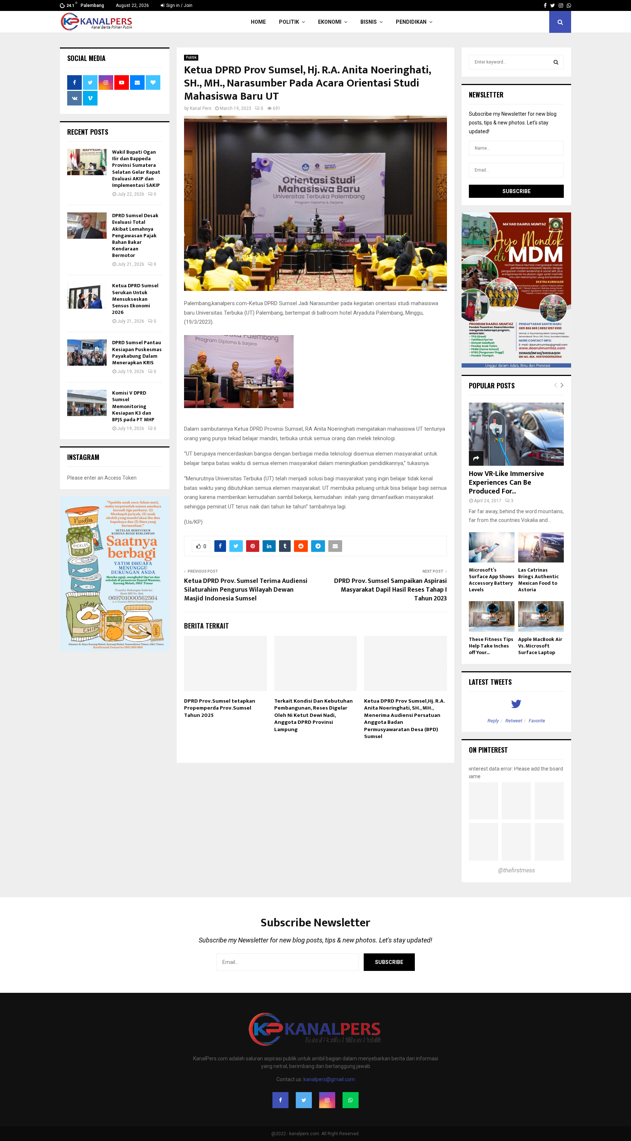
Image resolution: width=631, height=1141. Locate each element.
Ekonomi (329, 22)
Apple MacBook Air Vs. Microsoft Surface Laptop (540, 646)
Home (258, 22)
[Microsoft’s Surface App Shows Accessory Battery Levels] (492, 547)
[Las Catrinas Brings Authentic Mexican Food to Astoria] (541, 547)
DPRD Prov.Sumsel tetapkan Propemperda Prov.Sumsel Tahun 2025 (219, 708)
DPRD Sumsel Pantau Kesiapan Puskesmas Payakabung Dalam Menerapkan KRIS (137, 352)
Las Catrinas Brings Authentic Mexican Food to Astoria (538, 580)
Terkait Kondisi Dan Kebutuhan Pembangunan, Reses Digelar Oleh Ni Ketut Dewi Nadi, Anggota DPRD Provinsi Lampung (313, 715)
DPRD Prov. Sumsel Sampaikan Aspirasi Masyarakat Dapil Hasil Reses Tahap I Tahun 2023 (390, 590)
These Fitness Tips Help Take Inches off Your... (491, 646)
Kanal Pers (200, 108)
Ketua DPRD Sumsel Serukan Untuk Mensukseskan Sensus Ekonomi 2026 (135, 298)
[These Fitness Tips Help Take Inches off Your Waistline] (492, 616)
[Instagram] (327, 1100)
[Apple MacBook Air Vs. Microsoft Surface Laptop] (541, 616)
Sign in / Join (178, 5)
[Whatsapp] (351, 1100)
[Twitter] (304, 1100)
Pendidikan (411, 22)
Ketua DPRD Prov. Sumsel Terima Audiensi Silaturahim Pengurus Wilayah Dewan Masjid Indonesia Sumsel (245, 590)
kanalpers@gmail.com (329, 1079)
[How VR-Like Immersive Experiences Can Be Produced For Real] (516, 434)
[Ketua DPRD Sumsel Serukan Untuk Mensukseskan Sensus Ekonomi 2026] (87, 296)
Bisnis (368, 22)
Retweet (513, 720)
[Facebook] (280, 1100)
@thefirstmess (516, 870)
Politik (289, 22)
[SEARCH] (556, 62)
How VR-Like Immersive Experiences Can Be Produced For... (506, 482)
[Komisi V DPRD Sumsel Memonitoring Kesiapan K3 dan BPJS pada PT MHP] (87, 403)
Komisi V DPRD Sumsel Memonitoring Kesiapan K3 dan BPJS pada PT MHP (133, 406)
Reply (493, 720)
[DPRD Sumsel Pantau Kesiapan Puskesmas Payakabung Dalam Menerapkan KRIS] (87, 352)
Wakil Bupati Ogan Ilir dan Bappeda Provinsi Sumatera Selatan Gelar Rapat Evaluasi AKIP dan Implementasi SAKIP (136, 168)
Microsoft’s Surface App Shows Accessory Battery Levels (492, 580)
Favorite (537, 720)
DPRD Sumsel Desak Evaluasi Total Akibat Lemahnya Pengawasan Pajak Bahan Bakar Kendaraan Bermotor (135, 235)
